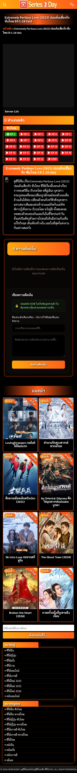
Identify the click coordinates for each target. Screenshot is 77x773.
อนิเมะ (9, 760)
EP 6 (12, 140)
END (54, 159)
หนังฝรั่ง (10, 749)
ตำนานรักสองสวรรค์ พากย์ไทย (56, 444)
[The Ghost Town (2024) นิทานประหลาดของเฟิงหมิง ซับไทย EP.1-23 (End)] (56, 532)
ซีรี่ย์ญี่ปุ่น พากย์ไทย (16, 724)
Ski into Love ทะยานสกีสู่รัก (20, 558)
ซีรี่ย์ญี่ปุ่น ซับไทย (15, 719)
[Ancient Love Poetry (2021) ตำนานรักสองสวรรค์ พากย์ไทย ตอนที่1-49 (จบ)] (56, 418)
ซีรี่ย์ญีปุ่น (11, 655)
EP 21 (11, 159)
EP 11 (12, 146)
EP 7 (26, 140)
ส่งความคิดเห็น (38, 364)
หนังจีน (10, 744)
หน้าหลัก (7, 28)
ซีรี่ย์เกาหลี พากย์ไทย (17, 734)
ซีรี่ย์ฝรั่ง (10, 660)
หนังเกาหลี (11, 755)
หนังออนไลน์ (13, 696)
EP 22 (25, 159)
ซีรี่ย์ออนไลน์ (12, 670)
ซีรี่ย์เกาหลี (11, 675)
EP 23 (39, 159)
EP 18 (39, 153)
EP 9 (54, 140)
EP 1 (12, 134)
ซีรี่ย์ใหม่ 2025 (13, 686)
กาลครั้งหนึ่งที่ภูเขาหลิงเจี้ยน (56, 614)
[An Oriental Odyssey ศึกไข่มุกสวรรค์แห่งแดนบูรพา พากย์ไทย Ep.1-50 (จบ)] (56, 474)
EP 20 (67, 153)
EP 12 (25, 146)
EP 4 (54, 134)
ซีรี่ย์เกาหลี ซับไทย (15, 729)
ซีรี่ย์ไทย (10, 739)
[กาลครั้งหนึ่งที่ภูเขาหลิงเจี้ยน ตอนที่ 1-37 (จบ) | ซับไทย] (56, 588)
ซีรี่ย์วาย (10, 665)
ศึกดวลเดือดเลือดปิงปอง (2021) (20, 499)
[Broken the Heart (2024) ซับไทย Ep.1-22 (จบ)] (20, 588)
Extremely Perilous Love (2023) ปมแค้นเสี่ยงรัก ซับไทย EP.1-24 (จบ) (37, 19)
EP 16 (11, 153)
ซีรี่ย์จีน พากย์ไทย (15, 714)
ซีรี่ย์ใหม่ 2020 (13, 680)
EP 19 (53, 153)
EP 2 (26, 134)
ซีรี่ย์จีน (10, 650)
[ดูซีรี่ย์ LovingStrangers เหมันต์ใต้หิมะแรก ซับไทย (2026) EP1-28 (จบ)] (20, 418)
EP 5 (67, 134)
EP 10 (67, 140)
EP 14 (53, 146)
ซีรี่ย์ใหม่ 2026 (13, 691)
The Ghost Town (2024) (56, 557)
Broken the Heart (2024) (20, 614)
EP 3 (40, 134)
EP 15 (67, 146)
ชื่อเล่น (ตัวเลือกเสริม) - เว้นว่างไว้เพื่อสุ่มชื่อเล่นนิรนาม (35, 319)
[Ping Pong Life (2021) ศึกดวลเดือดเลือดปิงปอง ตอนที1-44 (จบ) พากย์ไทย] (20, 474)
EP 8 (40, 140)
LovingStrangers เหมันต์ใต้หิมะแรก (20, 444)
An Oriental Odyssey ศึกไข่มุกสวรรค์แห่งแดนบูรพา (56, 501)
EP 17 (25, 153)
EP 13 (39, 146)
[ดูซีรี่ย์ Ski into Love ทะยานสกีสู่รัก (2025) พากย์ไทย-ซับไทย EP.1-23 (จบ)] (20, 532)
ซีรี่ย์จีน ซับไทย (14, 709)
